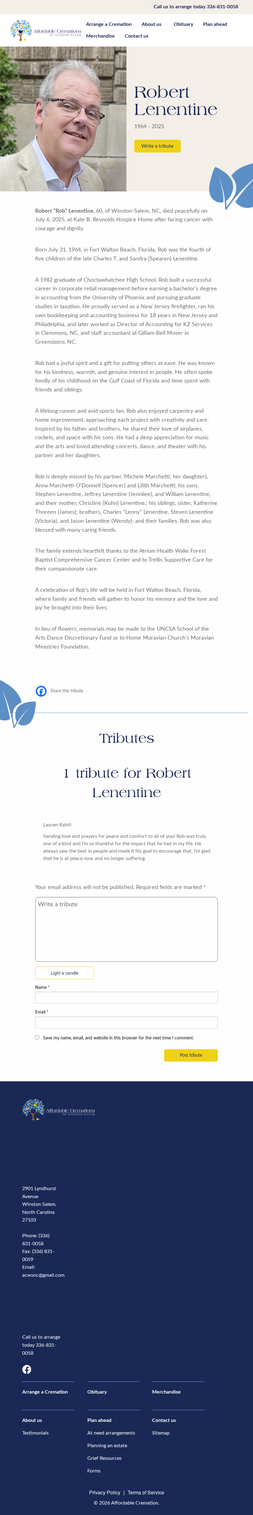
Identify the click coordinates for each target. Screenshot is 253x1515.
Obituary (183, 24)
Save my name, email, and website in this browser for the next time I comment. (118, 1038)
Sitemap (161, 1433)
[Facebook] (41, 691)
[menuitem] (109, 24)
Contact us (136, 36)
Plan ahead (215, 24)
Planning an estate (107, 1445)
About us (151, 24)
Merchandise (100, 36)
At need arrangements (111, 1433)
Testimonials (35, 1433)
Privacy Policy (104, 1492)
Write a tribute (157, 146)
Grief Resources (104, 1458)
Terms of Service (146, 1492)
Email (41, 1012)
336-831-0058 (222, 6)
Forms (94, 1470)
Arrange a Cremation (109, 24)
